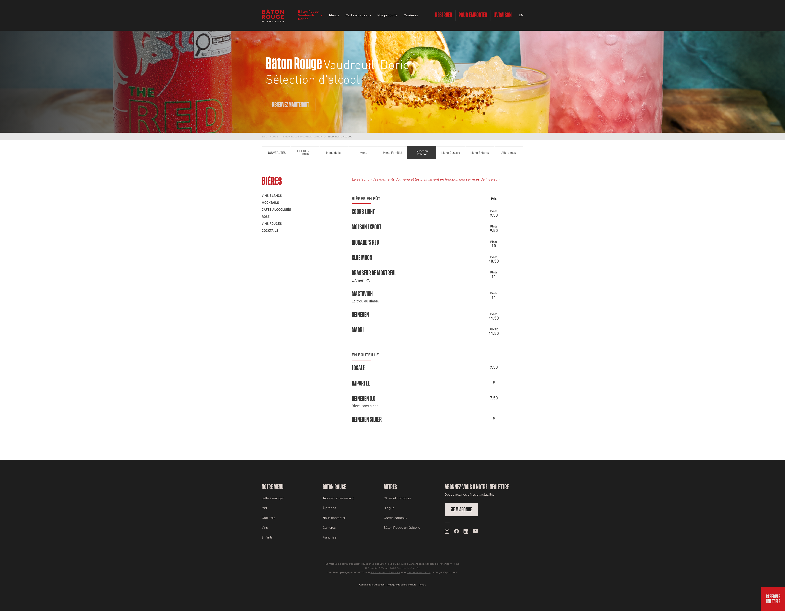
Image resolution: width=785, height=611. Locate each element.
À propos (329, 508)
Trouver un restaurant (338, 498)
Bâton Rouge (270, 136)
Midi (264, 508)
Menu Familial (392, 153)
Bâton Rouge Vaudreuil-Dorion (302, 136)
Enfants (267, 537)
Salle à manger (273, 498)
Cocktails (270, 230)
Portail (422, 584)
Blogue (389, 508)
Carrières (411, 15)
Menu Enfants (479, 153)
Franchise (329, 537)
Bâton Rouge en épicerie (402, 528)
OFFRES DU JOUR (305, 152)
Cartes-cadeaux (395, 518)
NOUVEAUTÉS (276, 153)
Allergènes (508, 153)
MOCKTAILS (270, 202)
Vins (265, 528)
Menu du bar (334, 153)
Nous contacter (334, 518)
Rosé (266, 216)
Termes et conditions (419, 572)
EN (521, 15)
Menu (363, 153)
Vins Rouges (272, 223)
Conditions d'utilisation (372, 584)
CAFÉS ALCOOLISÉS (276, 209)
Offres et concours (397, 498)
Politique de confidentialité (385, 572)
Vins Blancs (272, 195)
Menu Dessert (450, 153)
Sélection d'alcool (339, 136)
